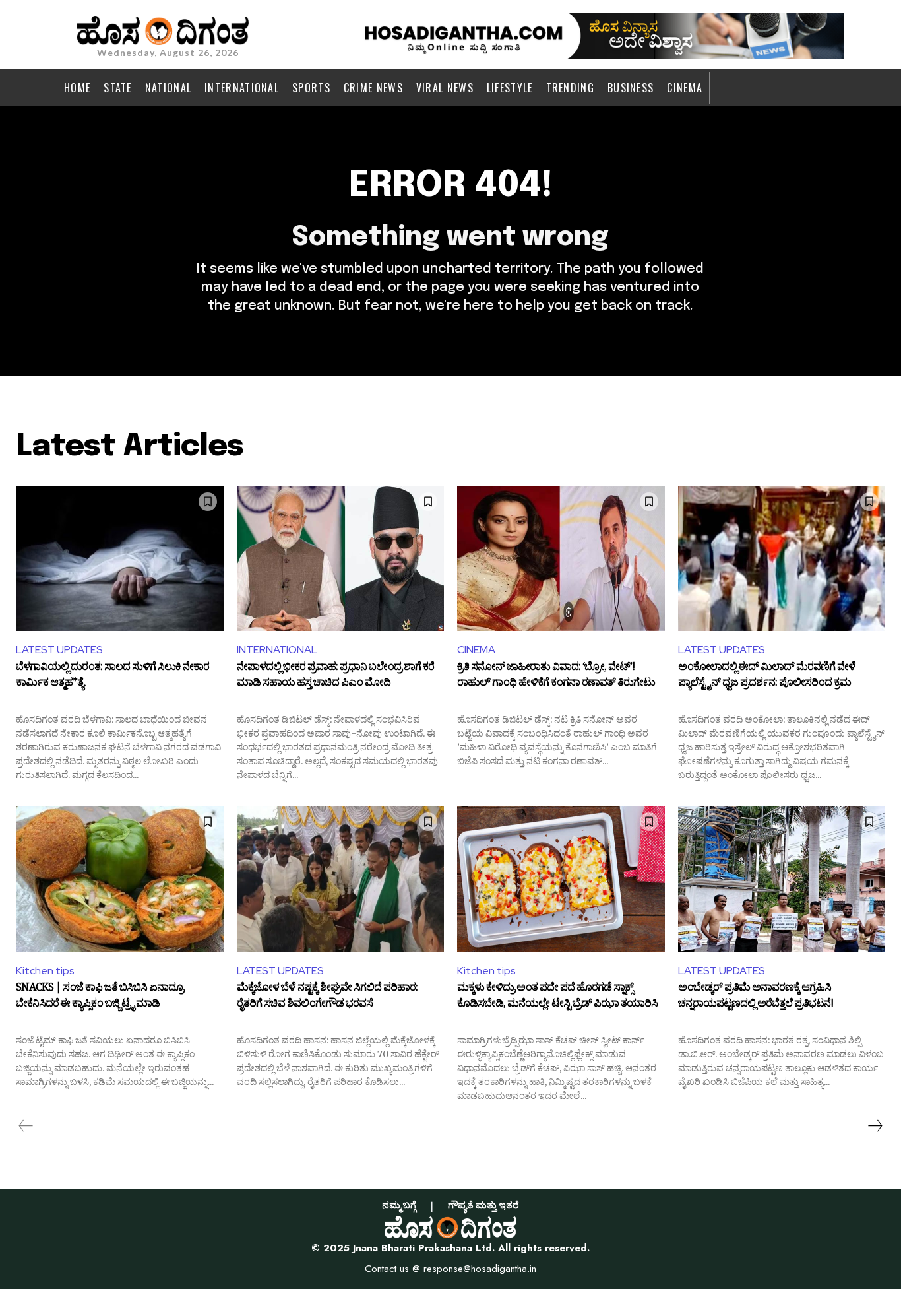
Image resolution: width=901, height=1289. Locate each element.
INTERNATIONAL (277, 650)
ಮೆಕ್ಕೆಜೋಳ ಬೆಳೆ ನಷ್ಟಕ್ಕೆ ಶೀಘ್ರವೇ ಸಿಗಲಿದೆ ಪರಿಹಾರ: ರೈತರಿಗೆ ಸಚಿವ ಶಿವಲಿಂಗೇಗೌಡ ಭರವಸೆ (327, 997)
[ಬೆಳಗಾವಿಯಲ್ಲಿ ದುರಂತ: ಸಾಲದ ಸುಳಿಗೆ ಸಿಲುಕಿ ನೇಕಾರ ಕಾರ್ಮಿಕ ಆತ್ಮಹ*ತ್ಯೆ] (120, 558)
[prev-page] (26, 1126)
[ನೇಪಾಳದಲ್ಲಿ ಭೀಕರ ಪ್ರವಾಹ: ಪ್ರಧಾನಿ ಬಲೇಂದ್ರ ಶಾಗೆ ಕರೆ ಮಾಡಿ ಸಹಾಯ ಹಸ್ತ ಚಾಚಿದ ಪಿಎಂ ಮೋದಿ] (341, 558)
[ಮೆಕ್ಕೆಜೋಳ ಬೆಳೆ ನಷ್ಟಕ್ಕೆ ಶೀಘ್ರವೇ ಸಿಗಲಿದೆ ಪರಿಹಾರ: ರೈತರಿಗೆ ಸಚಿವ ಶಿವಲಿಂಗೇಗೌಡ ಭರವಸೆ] (341, 878)
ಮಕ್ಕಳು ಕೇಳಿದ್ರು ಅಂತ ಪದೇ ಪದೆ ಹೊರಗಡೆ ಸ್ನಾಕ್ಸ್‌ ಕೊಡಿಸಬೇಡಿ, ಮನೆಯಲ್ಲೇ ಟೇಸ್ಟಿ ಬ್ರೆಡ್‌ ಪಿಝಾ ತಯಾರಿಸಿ (557, 997)
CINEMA (476, 650)
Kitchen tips (45, 970)
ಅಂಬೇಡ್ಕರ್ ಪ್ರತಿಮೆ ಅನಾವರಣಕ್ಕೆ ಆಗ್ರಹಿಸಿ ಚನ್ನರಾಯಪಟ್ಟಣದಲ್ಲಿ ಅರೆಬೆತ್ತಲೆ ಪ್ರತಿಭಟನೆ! (755, 997)
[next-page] (874, 1126)
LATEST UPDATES (59, 650)
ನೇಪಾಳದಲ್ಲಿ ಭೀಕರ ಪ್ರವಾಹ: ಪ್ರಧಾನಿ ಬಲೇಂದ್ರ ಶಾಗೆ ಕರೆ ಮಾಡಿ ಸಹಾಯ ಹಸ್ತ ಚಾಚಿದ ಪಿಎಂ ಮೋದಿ (335, 676)
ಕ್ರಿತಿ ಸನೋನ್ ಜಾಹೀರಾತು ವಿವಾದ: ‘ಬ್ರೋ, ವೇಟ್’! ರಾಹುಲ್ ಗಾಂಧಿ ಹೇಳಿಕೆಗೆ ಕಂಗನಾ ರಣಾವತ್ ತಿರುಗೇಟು (556, 676)
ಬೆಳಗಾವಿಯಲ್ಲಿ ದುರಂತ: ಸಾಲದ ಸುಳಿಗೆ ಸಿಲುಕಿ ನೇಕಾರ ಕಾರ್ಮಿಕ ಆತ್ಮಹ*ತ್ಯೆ (112, 676)
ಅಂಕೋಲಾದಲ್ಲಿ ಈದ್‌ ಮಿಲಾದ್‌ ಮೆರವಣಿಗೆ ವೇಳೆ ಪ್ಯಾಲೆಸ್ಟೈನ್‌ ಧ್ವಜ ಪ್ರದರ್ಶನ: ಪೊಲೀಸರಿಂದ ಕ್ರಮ (766, 676)
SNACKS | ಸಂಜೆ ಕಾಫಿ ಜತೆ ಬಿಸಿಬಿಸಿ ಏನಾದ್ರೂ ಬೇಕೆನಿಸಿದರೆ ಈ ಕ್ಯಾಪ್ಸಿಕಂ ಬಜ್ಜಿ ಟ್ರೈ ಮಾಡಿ (99, 997)
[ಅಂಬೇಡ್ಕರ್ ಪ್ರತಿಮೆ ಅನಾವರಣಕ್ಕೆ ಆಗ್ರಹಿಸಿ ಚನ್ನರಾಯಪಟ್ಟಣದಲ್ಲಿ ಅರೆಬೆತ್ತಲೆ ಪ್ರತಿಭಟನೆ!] (782, 878)
